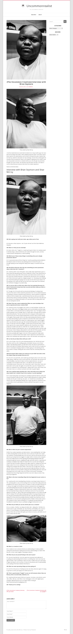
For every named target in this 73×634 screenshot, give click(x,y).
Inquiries (33, 14)
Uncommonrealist (39, 6)
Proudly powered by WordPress (14, 629)
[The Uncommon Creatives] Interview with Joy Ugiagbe (36, 591)
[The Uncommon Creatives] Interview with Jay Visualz (15, 591)
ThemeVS (33, 629)
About (40, 14)
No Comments (30, 86)
